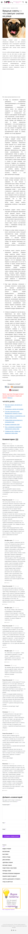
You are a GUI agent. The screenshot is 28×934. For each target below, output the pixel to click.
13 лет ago (10, 443)
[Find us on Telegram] (11, 930)
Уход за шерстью (8, 881)
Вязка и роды (6, 857)
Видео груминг (7, 848)
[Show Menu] (1, 2)
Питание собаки (7, 865)
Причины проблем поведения (11, 873)
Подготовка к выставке (10, 868)
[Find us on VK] (15, 930)
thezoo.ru (10, 398)
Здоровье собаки (14, 8)
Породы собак (7, 870)
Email (4, 829)
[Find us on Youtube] (13, 930)
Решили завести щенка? (10, 876)
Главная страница (6, 8)
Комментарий (6, 804)
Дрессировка (6, 859)
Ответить (5, 496)
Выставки (5, 854)
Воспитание (6, 851)
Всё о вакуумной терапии (9, 909)
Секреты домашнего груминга (11, 879)
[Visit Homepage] (14, 2)
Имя (4, 822)
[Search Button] (26, 2)
